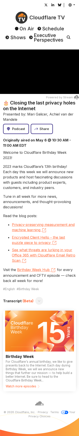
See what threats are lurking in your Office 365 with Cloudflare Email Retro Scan (43, 255)
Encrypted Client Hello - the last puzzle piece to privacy (38, 240)
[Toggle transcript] (39, 301)
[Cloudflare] (39, 408)
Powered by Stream (59, 97)
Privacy (43, 412)
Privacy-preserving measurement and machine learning (43, 227)
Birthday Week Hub (33, 269)
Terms (54, 412)
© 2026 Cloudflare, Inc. (19, 412)
